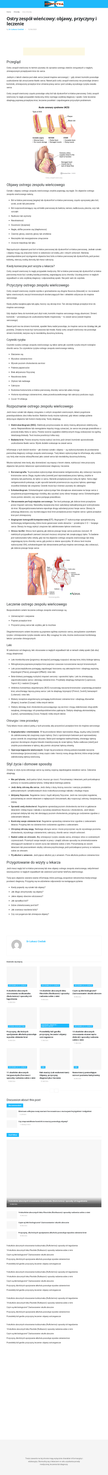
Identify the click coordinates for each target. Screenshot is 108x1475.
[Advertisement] (54, 39)
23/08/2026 (11, 1002)
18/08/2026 (77, 997)
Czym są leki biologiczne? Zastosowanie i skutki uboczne (87, 992)
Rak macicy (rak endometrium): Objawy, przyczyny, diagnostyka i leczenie (54, 1075)
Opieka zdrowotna (16, 1026)
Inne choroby (27, 12)
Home (9, 12)
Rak (43, 1067)
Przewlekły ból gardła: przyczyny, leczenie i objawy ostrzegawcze (53, 1034)
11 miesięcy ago (25, 1124)
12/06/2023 (32, 29)
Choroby (17, 12)
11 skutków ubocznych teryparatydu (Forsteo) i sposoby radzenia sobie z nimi (21, 1075)
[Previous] (52, 1090)
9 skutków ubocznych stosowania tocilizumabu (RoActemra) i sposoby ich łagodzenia (19, 994)
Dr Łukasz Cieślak (16, 29)
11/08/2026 (77, 1043)
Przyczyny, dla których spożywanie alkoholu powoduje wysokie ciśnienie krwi (21, 1034)
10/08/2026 (11, 1081)
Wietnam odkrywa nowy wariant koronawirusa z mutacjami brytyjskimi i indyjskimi (55, 1111)
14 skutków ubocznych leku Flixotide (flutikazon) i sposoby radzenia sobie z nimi (54, 993)
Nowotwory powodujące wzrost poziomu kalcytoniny (86, 1073)
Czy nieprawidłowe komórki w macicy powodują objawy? (43, 1121)
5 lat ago (22, 1114)
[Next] (56, 1090)
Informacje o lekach (17, 985)
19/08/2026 (44, 999)
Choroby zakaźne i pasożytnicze (49, 1025)
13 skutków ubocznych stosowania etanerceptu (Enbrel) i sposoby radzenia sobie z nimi (85, 1035)
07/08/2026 (44, 1081)
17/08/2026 (44, 1040)
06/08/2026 (77, 1078)
